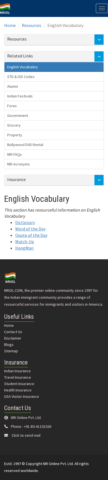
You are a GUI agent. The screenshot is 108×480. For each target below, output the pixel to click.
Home (10, 25)
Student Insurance (19, 383)
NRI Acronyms (18, 164)
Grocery (14, 125)
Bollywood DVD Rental (25, 144)
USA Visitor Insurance (21, 396)
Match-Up (24, 241)
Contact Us (13, 331)
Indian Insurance (17, 370)
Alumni (12, 86)
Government (17, 115)
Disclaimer (12, 338)
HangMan (24, 248)
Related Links (20, 56)
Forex (12, 105)
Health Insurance (18, 390)
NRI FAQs (14, 154)
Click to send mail (26, 435)
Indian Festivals (20, 96)
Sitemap (11, 350)
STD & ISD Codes (21, 76)
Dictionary (25, 222)
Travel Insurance (17, 377)
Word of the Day (30, 229)
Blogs (9, 344)
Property (14, 134)
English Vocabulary (22, 66)
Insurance (16, 179)
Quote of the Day (31, 235)
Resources (31, 25)
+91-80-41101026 (37, 426)
